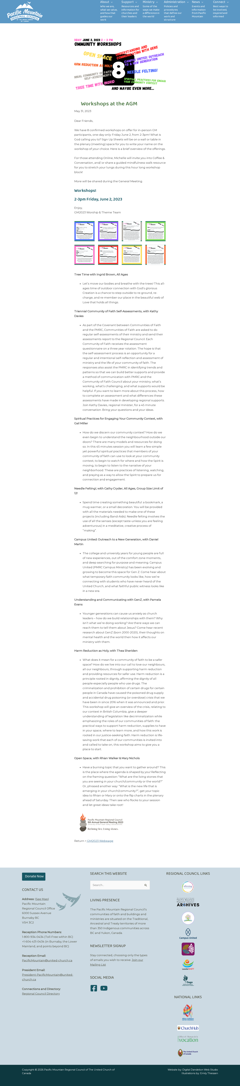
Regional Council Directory (41, 993)
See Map (42, 899)
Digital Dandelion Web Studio (200, 1069)
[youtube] (105, 988)
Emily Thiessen (209, 1073)
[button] (33, 877)
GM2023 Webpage (100, 841)
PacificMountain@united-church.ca (47, 960)
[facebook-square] (95, 988)
